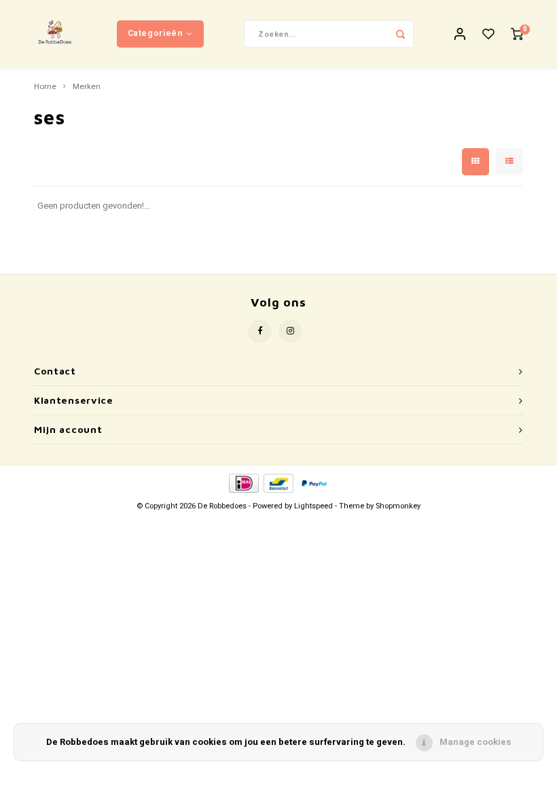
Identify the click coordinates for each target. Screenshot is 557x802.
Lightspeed (313, 506)
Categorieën (155, 33)
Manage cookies (475, 741)
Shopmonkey (398, 506)
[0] (517, 34)
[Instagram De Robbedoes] (290, 331)
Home (45, 87)
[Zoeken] (400, 34)
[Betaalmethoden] (243, 482)
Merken (87, 87)
